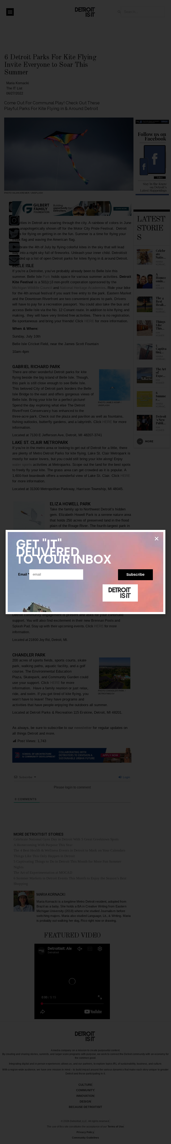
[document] (85, 572)
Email (23, 574)
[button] (156, 538)
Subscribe (135, 574)
